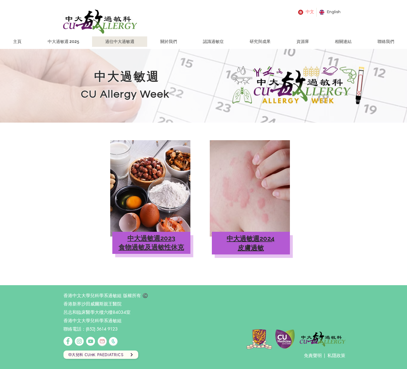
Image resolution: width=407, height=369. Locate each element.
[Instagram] (79, 341)
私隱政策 (336, 355)
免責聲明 (313, 355)
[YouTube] (90, 341)
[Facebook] (67, 341)
